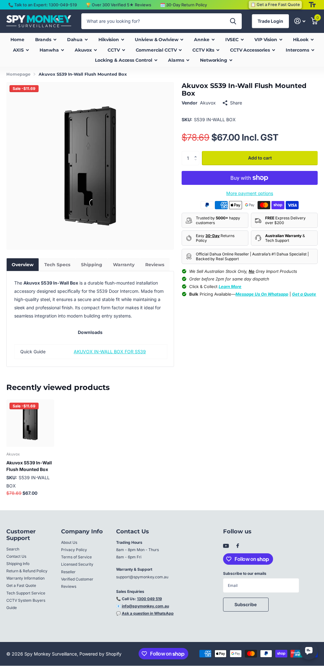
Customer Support (21, 535)
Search (12, 549)
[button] (196, 153)
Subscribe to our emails (244, 573)
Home (17, 39)
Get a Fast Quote (21, 585)
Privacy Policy (74, 549)
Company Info (82, 531)
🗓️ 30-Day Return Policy (183, 4)
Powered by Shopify (100, 654)
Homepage (18, 74)
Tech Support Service (25, 593)
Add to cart (260, 157)
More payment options (249, 193)
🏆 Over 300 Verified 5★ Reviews (118, 4)
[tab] (22, 264)
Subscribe (246, 604)
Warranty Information (25, 578)
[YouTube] (226, 546)
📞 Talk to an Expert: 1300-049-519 (42, 4)
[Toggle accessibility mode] (312, 4)
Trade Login (270, 21)
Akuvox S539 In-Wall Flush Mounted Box (29, 466)
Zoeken (233, 21)
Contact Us (16, 556)
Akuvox (208, 102)
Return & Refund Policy (26, 571)
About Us (69, 542)
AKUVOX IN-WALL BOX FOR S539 (110, 351)
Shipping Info (17, 563)
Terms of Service (76, 557)
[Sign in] (300, 21)
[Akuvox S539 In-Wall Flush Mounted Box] (30, 423)
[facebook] (237, 546)
